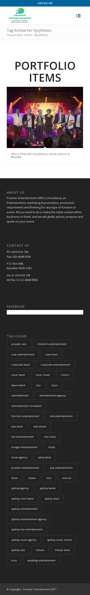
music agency (19, 457)
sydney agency (20, 488)
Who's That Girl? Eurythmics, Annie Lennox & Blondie (40, 155)
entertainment (20, 395)
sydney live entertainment (26, 529)
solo (49, 478)
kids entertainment (61, 416)
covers (65, 374)
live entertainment (22, 436)
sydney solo (18, 550)
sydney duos (52, 498)
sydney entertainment (24, 508)
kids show (17, 426)
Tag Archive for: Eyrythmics (29, 30)
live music (50, 436)
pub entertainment (61, 467)
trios (14, 560)
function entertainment (25, 416)
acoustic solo (18, 344)
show (14, 478)
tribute (40, 550)
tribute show (62, 550)
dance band (18, 385)
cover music (43, 374)
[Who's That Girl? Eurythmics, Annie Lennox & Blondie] (45, 117)
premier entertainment (25, 467)
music (51, 447)
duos (54, 385)
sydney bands (47, 488)
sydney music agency (23, 539)
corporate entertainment (55, 364)
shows (32, 478)
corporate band (20, 364)
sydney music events (59, 539)
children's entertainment (52, 344)
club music (51, 354)
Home (28, 34)
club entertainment (22, 354)
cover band (18, 374)
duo (38, 385)
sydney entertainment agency (29, 519)
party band (44, 457)
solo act (66, 478)
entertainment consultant (26, 405)
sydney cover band (22, 498)
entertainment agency (53, 395)
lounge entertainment (24, 447)
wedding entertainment (41, 560)
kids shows (40, 426)
